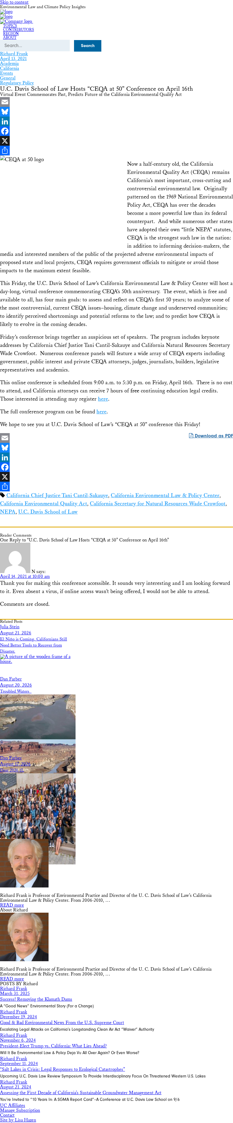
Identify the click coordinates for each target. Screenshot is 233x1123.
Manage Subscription (20, 1110)
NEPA (7, 511)
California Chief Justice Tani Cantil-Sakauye (57, 495)
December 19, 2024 (18, 1017)
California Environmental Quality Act (43, 503)
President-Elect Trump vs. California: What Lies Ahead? (53, 1046)
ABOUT (9, 38)
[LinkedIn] (116, 121)
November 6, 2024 (18, 1040)
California (9, 68)
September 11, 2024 (19, 1064)
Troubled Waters (16, 691)
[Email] (116, 102)
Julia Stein (9, 627)
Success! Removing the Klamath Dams (36, 999)
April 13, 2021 (13, 59)
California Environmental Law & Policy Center (165, 495)
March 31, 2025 (15, 993)
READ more (12, 905)
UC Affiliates (12, 1105)
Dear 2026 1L (12, 770)
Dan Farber (11, 679)
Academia (9, 63)
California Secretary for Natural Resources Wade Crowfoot (157, 503)
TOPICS (10, 26)
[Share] (116, 150)
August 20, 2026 (16, 685)
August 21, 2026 (15, 633)
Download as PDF (213, 436)
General (7, 78)
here (103, 398)
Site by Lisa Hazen (18, 1120)
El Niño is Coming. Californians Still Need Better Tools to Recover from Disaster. (33, 645)
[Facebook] (116, 131)
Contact (7, 1115)
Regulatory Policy (17, 83)
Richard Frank (14, 54)
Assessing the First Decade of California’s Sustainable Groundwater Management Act (80, 1093)
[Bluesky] (116, 112)
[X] (116, 141)
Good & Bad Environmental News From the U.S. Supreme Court (62, 1023)
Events (6, 73)
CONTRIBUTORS (18, 30)
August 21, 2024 (15, 1087)
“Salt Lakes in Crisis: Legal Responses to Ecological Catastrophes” (62, 1069)
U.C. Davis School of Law (48, 511)
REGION (11, 34)
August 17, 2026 (15, 764)
